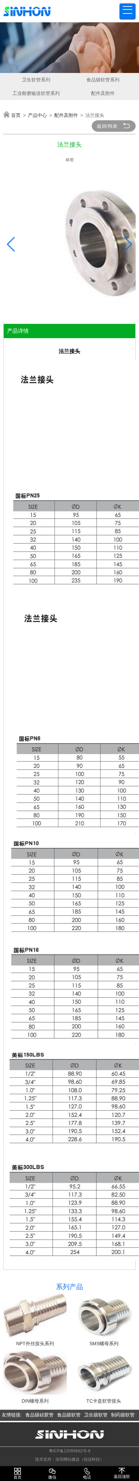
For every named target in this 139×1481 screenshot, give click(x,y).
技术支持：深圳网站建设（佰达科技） (69, 1459)
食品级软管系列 (102, 79)
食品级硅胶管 (39, 1414)
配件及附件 (103, 93)
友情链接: (12, 1414)
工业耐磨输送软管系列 (36, 93)
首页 (16, 115)
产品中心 (37, 115)
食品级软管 (69, 1414)
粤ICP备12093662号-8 (69, 1451)
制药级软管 (123, 1414)
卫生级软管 (96, 1414)
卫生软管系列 (36, 79)
